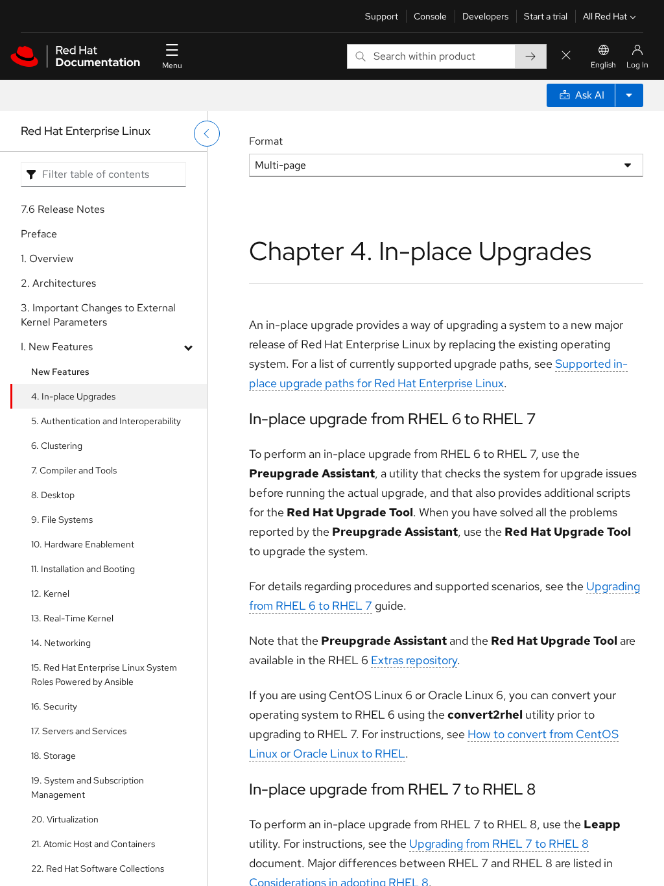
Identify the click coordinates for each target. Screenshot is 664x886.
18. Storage (53, 755)
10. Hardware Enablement (82, 544)
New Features (60, 371)
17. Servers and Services (78, 731)
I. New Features (57, 346)
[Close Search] (566, 56)
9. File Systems (62, 519)
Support (381, 16)
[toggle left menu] (207, 134)
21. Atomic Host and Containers (93, 844)
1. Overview (47, 258)
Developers (485, 16)
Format (266, 141)
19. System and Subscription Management (87, 787)
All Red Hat (605, 16)
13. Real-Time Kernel (72, 618)
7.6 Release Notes (62, 209)
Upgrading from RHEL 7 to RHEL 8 (499, 843)
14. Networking (61, 643)
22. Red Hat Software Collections (97, 868)
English (603, 65)
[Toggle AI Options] (629, 95)
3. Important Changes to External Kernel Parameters (98, 315)
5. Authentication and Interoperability (106, 421)
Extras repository (414, 660)
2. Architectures (58, 283)
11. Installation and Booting (83, 569)
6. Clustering (56, 445)
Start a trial (545, 16)
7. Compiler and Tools (74, 470)
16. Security (54, 706)
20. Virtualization (65, 819)
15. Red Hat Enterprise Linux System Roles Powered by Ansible (104, 675)
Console (430, 16)
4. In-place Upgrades (73, 396)
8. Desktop (53, 495)
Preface (39, 234)
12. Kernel (50, 593)
